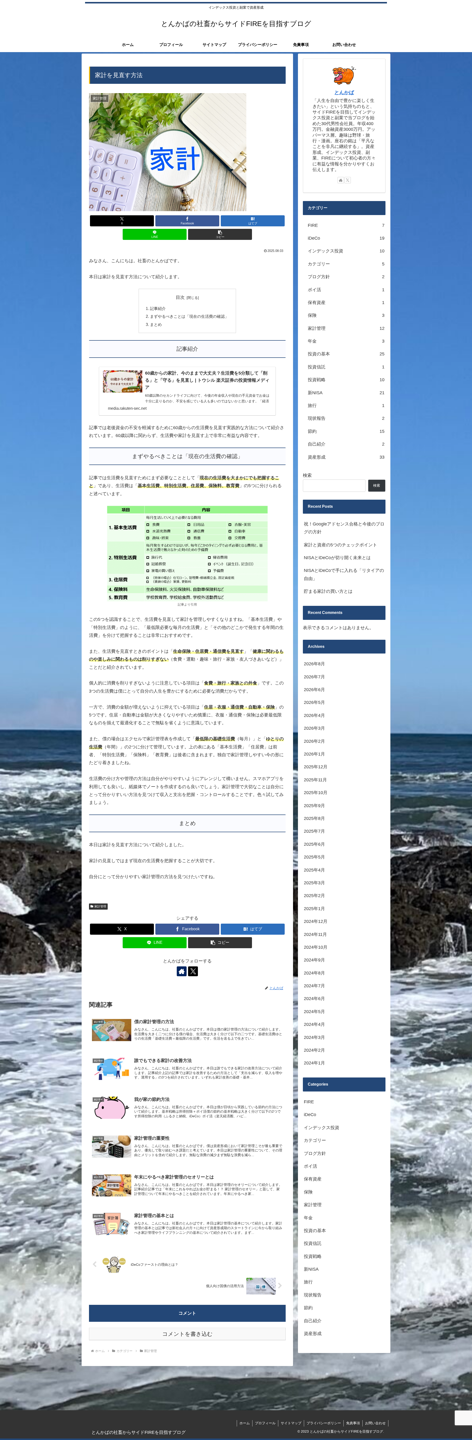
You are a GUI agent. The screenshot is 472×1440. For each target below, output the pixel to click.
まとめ (156, 324)
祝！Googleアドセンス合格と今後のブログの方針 (344, 528)
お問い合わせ (375, 1423)
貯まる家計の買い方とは (328, 591)
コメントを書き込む (187, 1334)
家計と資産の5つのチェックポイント (340, 544)
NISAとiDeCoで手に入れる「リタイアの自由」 (344, 574)
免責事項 (353, 1423)
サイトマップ (291, 1423)
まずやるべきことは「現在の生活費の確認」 (189, 316)
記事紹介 (158, 308)
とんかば (344, 92)
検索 (307, 475)
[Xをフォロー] (193, 971)
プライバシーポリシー (324, 1423)
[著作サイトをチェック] (182, 971)
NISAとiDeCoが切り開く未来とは (337, 557)
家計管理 (100, 906)
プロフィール (265, 1423)
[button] (220, 234)
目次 (180, 297)
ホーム (244, 1423)
